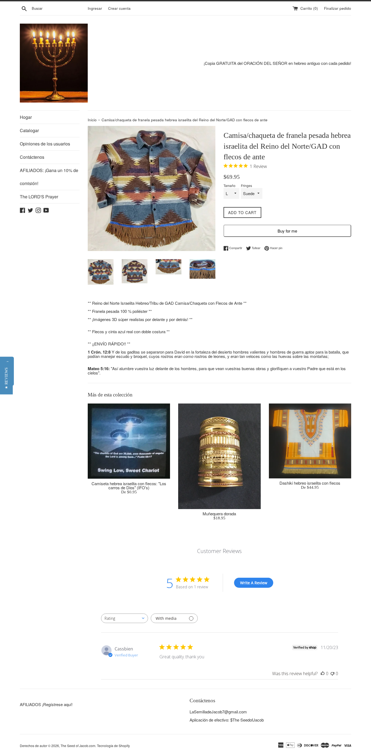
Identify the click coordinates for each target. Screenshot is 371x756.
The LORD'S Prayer (39, 196)
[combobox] (124, 618)
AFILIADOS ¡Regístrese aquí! (46, 704)
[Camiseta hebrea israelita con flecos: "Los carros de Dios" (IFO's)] (129, 441)
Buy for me (287, 231)
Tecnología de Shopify (113, 745)
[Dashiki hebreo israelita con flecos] (310, 441)
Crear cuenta (119, 8)
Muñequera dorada (219, 513)
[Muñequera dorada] (219, 456)
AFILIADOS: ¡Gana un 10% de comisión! (49, 176)
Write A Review (253, 582)
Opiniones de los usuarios (45, 144)
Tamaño (229, 185)
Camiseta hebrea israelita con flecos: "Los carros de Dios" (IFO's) (129, 485)
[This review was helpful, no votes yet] (323, 673)
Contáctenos (32, 157)
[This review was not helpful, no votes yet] (332, 673)
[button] (6, 378)
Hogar (26, 117)
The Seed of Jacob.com (78, 745)
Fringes (246, 185)
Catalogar (29, 130)
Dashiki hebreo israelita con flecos (309, 483)
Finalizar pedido (337, 8)
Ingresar (95, 8)
